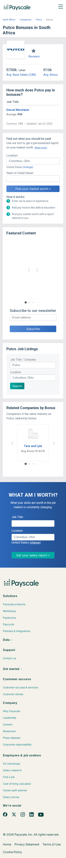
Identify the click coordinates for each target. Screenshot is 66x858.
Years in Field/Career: (20, 173)
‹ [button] (28, 269)
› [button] (37, 269)
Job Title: (17, 517)
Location (15, 372)
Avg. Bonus (50, 74)
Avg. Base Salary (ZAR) (21, 74)
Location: (12, 155)
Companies (25, 19)
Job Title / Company (23, 359)
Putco (39, 19)
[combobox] (33, 161)
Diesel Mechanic (17, 110)
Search (17, 386)
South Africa (9, 19)
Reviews (34, 56)
